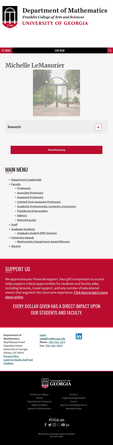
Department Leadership (26, 179)
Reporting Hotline (74, 408)
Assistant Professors (30, 197)
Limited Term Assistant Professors (39, 202)
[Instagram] (54, 425)
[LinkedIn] (67, 425)
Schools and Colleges (39, 394)
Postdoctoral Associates (32, 211)
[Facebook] (45, 425)
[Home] (56, 23)
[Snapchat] (58, 425)
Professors (24, 188)
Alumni (16, 246)
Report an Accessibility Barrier (73, 405)
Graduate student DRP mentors (37, 233)
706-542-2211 (57, 342)
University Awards (22, 237)
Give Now (60, 50)
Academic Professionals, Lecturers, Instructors (46, 206)
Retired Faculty (26, 220)
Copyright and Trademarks (39, 401)
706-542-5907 (54, 345)
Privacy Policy (11, 356)
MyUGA (39, 398)
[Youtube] (63, 425)
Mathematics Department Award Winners (43, 241)
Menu (8, 50)
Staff (14, 224)
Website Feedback (39, 405)
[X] (50, 425)
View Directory (56, 149)
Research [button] (14, 127)
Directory (73, 394)
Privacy (73, 401)
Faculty (16, 184)
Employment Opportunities (74, 398)
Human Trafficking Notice (39, 408)
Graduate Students (23, 229)
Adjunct (22, 215)
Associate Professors (30, 192)
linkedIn (79, 336)
